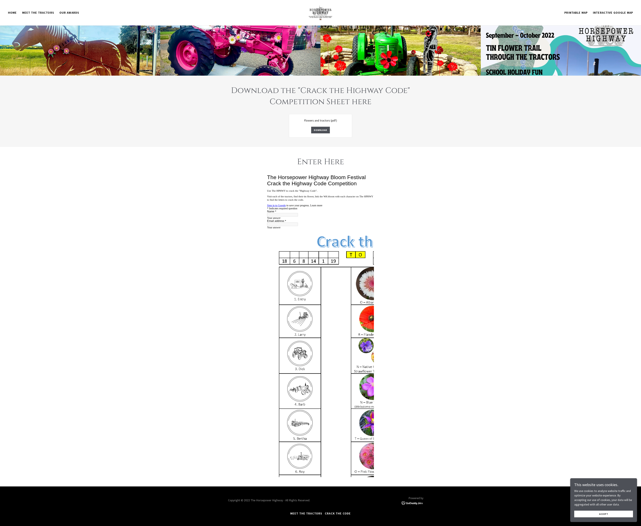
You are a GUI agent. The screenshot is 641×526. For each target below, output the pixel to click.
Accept (603, 513)
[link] (320, 12)
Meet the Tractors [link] (38, 13)
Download (320, 130)
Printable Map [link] (576, 13)
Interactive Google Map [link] (613, 13)
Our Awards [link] (69, 13)
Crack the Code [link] (338, 513)
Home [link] (12, 13)
